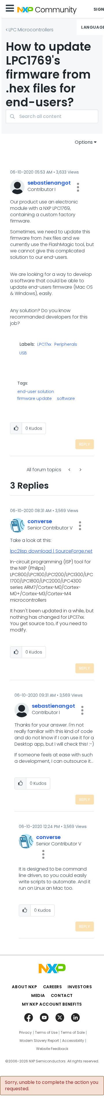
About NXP (24, 987)
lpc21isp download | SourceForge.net (51, 551)
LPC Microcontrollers (31, 29)
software (66, 398)
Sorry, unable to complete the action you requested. (51, 1085)
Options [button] (84, 142)
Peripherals (65, 344)
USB (23, 353)
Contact (62, 995)
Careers (52, 987)
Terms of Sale (73, 1032)
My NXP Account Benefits (52, 1004)
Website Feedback (52, 1049)
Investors (80, 987)
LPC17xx (44, 344)
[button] (78, 187)
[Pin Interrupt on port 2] (80, 470)
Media (38, 995)
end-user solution (35, 391)
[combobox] (52, 116)
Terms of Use (46, 1032)
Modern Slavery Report (39, 1040)
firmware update (34, 398)
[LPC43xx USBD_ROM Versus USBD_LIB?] (70, 470)
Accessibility (73, 1040)
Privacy (25, 1032)
